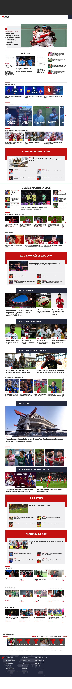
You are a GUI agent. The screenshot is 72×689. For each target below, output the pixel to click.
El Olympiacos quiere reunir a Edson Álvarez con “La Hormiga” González (59, 66)
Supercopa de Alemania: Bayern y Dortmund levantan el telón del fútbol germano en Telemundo (52, 524)
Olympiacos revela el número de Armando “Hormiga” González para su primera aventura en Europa (34, 246)
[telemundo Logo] (3, 658)
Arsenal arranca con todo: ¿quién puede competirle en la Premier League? (11, 618)
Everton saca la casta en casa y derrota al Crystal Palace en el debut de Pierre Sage (24, 560)
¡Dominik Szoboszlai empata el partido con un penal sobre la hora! (46, 542)
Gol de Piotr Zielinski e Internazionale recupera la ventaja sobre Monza (54, 395)
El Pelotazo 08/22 (11, 578)
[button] (25, 61)
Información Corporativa (10, 668)
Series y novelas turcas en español (41, 657)
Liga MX (12, 17)
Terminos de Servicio (9, 663)
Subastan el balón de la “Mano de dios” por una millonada (58, 60)
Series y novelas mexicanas (39, 660)
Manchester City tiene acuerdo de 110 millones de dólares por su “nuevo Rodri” (58, 72)
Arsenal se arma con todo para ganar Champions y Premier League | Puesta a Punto (39, 618)
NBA (45, 17)
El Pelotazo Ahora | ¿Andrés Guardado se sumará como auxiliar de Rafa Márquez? (40, 599)
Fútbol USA (37, 17)
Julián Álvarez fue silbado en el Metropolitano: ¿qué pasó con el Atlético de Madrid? (58, 54)
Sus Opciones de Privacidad (12, 660)
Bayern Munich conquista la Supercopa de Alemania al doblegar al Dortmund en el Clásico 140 (44, 264)
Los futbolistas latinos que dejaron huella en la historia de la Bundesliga (24, 518)
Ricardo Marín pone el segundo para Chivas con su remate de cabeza (53, 225)
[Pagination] (63, 233)
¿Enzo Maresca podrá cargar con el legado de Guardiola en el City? (24, 178)
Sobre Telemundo (8, 665)
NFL (42, 17)
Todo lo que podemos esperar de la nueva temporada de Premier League (24, 171)
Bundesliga (26, 17)
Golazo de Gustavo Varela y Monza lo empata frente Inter (40, 395)
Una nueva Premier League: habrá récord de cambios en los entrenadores (52, 171)
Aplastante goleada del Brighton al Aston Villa (22, 553)
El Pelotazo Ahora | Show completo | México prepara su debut (11, 598)
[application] (25, 61)
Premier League (19, 17)
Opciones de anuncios (9, 657)
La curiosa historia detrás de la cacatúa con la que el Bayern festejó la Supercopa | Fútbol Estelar (52, 282)
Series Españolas (38, 663)
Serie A (31, 17)
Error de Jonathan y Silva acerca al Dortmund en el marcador (51, 518)
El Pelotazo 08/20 (54, 578)
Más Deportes (60, 17)
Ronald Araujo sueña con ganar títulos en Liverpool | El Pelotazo (40, 578)
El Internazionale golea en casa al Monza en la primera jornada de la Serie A (11, 395)
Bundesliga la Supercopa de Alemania (39, 505)
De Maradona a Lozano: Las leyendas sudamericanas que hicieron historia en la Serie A (24, 58)
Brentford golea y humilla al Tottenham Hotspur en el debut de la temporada (52, 554)
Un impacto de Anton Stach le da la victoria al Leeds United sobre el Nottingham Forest (51, 560)
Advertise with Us (25, 657)
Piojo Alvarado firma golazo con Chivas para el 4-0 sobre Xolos (25, 225)
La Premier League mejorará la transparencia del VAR (52, 177)
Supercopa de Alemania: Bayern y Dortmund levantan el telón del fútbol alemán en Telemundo (24, 524)
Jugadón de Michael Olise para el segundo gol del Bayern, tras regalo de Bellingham (24, 282)
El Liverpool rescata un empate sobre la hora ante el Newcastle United (13, 143)
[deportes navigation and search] (70, 17)
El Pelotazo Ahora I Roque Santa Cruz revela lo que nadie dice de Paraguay (25, 599)
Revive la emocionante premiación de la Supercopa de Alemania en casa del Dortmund (24, 275)
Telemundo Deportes (25, 668)
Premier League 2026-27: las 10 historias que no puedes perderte (45, 159)
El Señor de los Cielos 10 (26, 663)
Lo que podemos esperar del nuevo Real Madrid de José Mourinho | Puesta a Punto (25, 618)
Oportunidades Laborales (26, 660)
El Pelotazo (52, 17)
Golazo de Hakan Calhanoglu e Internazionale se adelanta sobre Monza (26, 395)
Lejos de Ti (23, 665)
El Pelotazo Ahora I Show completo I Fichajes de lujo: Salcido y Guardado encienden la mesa (54, 599)
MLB (48, 17)
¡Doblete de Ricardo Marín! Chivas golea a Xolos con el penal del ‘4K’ (40, 225)
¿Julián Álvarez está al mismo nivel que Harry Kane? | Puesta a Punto (54, 618)
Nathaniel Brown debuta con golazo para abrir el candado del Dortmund (52, 275)
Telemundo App (37, 665)
